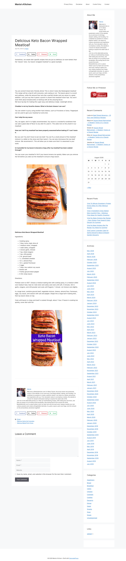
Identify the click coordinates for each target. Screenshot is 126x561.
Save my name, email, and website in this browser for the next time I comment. (44, 474)
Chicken (89, 492)
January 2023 (92, 338)
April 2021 (90, 379)
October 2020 (92, 397)
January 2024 (92, 303)
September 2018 (92, 458)
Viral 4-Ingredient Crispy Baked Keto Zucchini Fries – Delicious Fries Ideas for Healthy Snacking (98, 213)
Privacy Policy (68, 4)
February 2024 (92, 300)
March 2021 (91, 382)
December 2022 (92, 341)
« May (89, 187)
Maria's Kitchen (23, 4)
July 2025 (90, 271)
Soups (89, 515)
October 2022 (92, 344)
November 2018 (92, 455)
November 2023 (92, 309)
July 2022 (90, 353)
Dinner (19, 419)
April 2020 (90, 414)
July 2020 (90, 405)
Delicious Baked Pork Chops (25, 423)
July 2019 (90, 441)
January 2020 (92, 423)
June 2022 (90, 356)
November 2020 (92, 394)
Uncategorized (92, 518)
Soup (89, 512)
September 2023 (93, 315)
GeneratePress (73, 558)
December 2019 (92, 426)
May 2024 (90, 292)
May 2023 (90, 327)
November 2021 (92, 370)
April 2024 (90, 294)
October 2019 (91, 432)
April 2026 (90, 254)
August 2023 (91, 318)
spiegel (89, 534)
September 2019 (92, 435)
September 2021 (92, 373)
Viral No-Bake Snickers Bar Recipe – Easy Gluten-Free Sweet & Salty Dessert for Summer (99, 220)
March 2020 (91, 417)
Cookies (89, 497)
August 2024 (91, 283)
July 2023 (90, 321)
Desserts (90, 500)
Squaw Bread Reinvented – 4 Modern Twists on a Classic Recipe (99, 123)
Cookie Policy (97, 4)
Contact (107, 4)
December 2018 (92, 452)
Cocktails (90, 494)
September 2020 (93, 400)
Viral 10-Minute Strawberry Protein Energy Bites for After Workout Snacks (99, 206)
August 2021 (91, 376)
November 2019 (92, 429)
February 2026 (92, 259)
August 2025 (91, 268)
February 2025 (92, 277)
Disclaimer (79, 4)
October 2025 (92, 262)
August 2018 (91, 461)
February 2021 (92, 385)
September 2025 (93, 265)
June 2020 (90, 408)
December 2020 (92, 391)
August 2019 (91, 438)
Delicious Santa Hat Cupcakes (25, 421)
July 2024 (90, 286)
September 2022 (93, 347)
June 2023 (90, 324)
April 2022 (90, 362)
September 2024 (93, 280)
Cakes (89, 489)
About (87, 4)
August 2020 (91, 403)
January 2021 (91, 388)
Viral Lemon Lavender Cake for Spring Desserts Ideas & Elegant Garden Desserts (98, 233)
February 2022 (92, 368)
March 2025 (91, 274)
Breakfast (90, 486)
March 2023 (91, 332)
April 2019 (90, 449)
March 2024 (91, 297)
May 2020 (90, 411)
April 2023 (90, 330)
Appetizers (90, 480)
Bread (89, 483)
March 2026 (91, 257)
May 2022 (90, 359)
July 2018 (90, 464)
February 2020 (92, 420)
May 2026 (90, 251)
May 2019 (90, 446)
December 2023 (92, 306)
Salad (89, 506)
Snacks (89, 509)
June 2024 (90, 289)
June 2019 (90, 443)
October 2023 (92, 312)
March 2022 (91, 365)
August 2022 (91, 350)
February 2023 (92, 335)
